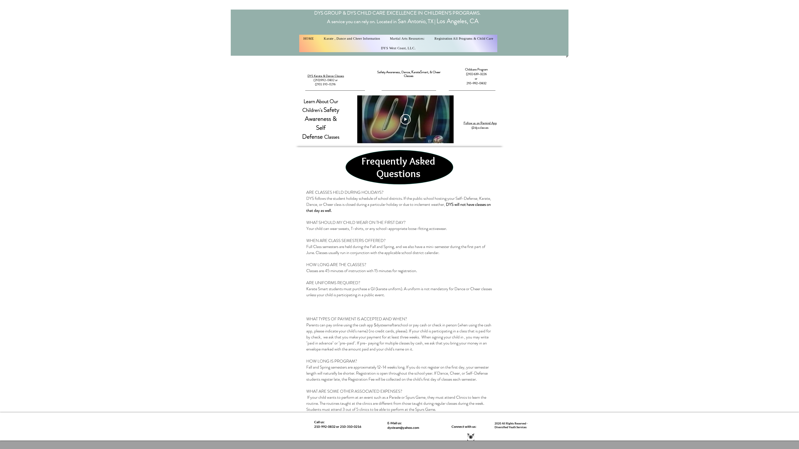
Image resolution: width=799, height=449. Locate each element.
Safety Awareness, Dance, (394, 72)
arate (417, 72)
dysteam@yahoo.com (403, 427)
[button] (352, 39)
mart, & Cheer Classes (422, 74)
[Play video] (405, 119)
